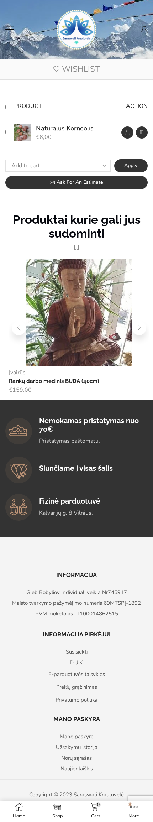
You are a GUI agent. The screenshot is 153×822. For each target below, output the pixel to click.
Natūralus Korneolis (65, 128)
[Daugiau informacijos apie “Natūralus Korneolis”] (127, 132)
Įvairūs (17, 372)
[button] (19, 328)
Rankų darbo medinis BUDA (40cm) (54, 381)
